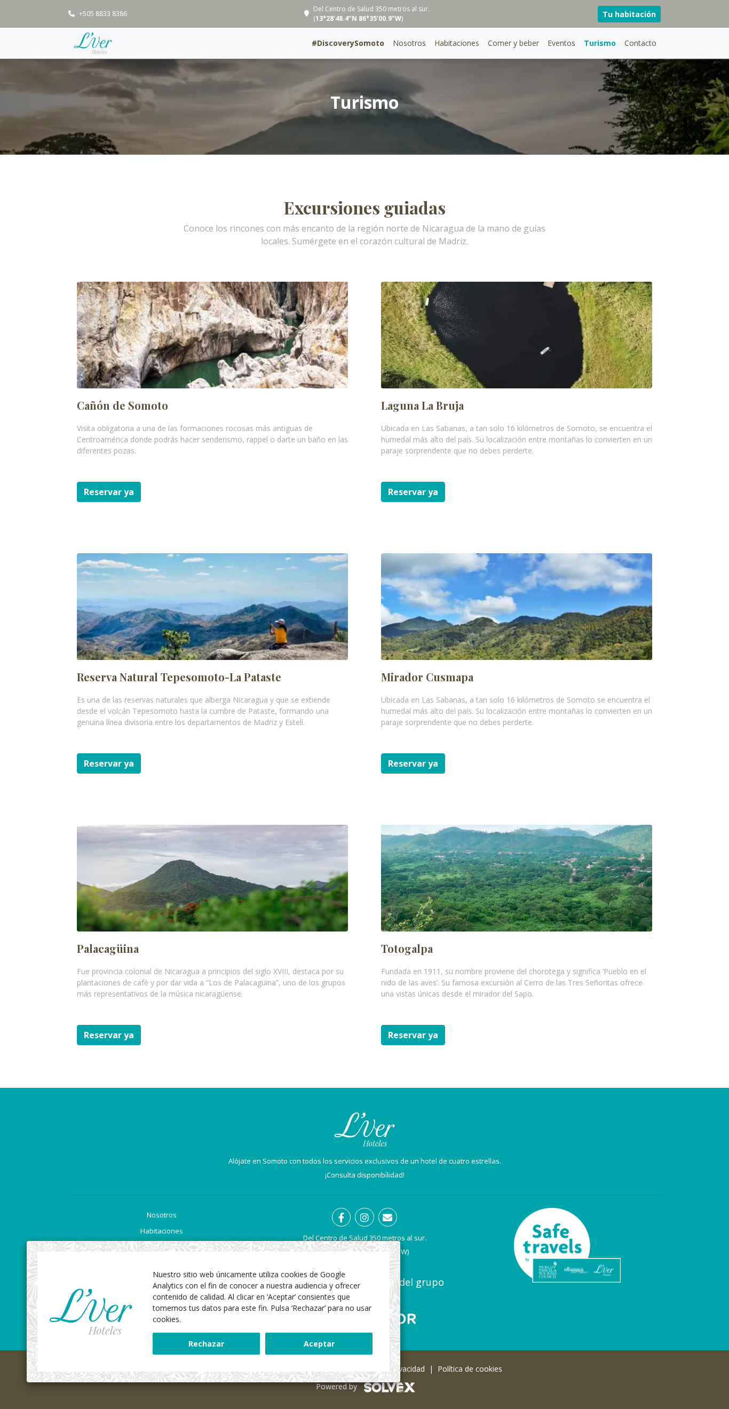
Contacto (640, 43)
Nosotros (409, 43)
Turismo (600, 43)
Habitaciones (456, 43)
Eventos (561, 43)
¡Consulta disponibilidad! (365, 1175)
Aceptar (319, 1344)
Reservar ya (109, 492)
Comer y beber (513, 43)
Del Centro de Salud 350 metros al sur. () (371, 13)
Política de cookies (470, 1369)
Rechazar (206, 1344)
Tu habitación (629, 14)
